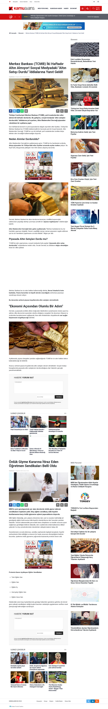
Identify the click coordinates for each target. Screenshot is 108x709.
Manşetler (15, 1)
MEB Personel (43, 8)
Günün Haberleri (24, 1)
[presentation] (15, 17)
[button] (57, 111)
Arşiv (31, 1)
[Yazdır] (26, 111)
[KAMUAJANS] (21, 8)
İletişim (51, 701)
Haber (66, 8)
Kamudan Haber (56, 8)
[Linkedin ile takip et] (93, 701)
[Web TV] (94, 1)
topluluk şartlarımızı (27, 402)
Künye (45, 701)
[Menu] (82, 8)
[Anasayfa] (10, 1)
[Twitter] (14, 111)
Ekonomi (73, 8)
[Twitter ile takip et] (88, 701)
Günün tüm (93, 17)
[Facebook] (10, 111)
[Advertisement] (38, 49)
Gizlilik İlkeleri (59, 701)
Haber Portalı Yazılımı (17, 706)
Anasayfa (13, 33)
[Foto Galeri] (98, 1)
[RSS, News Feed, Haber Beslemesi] (97, 701)
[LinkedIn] (18, 111)
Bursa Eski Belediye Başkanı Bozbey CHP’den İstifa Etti (47, 17)
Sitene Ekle (37, 1)
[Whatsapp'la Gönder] (22, 111)
